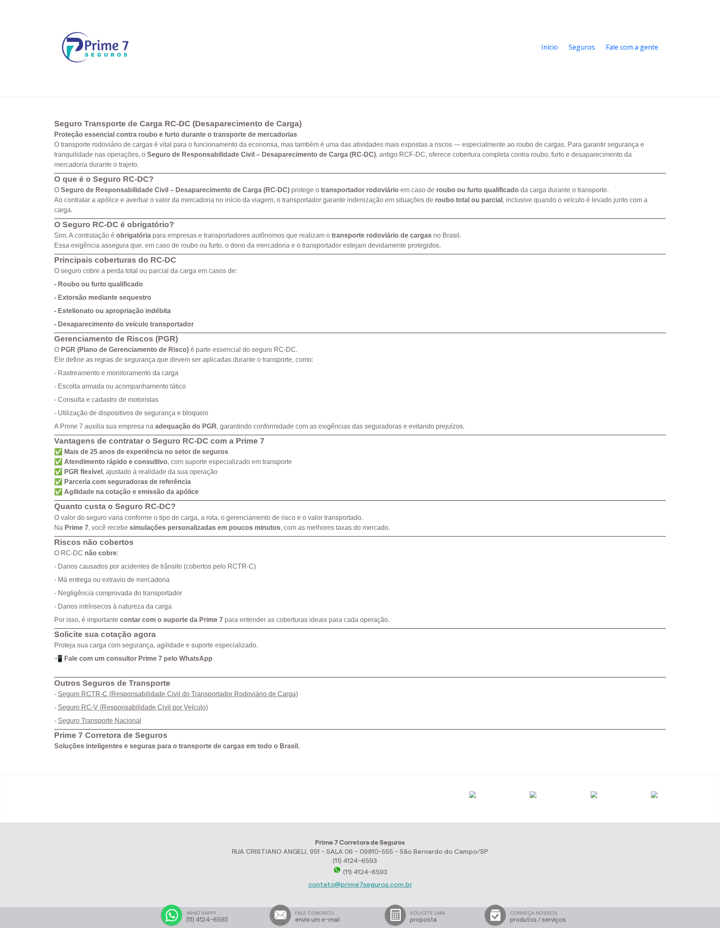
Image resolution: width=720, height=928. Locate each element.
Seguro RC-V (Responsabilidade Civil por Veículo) (133, 707)
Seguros (582, 47)
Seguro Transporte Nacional (99, 720)
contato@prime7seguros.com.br (360, 884)
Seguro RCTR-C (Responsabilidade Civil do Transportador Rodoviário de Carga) (178, 693)
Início (549, 47)
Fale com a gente (632, 47)
